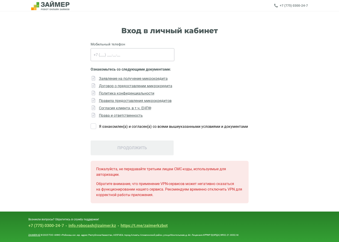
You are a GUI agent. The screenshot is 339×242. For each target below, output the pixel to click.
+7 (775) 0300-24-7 (46, 226)
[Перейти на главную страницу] (50, 5)
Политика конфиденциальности (126, 93)
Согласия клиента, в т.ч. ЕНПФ (125, 108)
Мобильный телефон (108, 44)
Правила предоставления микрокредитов (135, 101)
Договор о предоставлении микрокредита (135, 86)
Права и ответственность (121, 115)
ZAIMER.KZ (34, 235)
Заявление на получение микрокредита (133, 78)
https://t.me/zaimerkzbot (144, 226)
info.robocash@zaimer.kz (92, 226)
